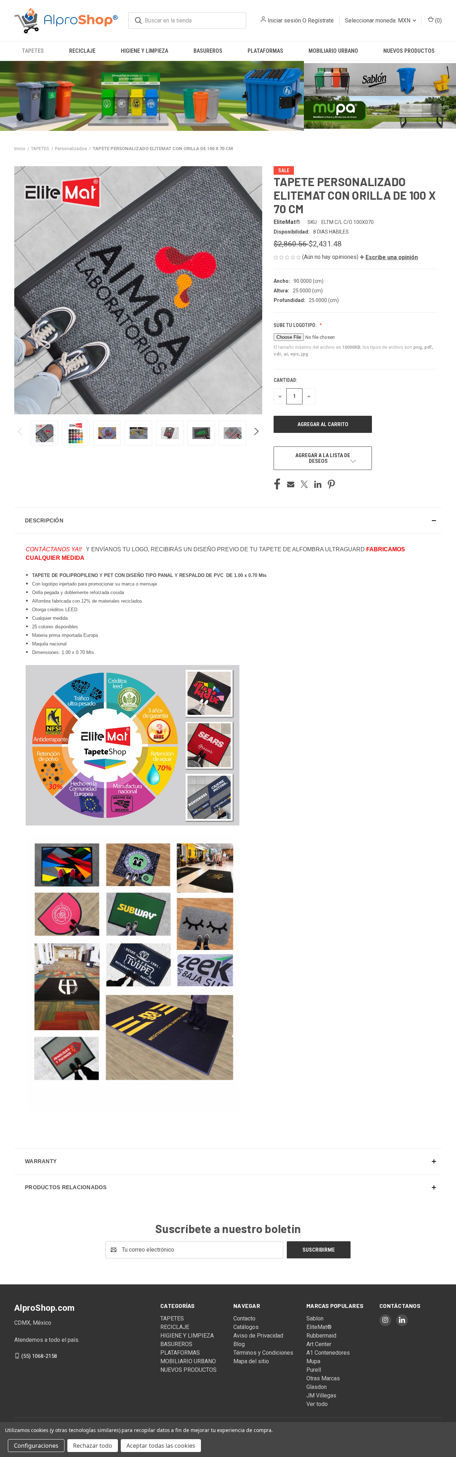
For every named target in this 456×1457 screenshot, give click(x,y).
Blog (239, 1344)
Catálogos (246, 1327)
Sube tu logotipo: (295, 325)
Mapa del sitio (251, 1361)
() (438, 20)
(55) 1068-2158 (39, 1356)
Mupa (313, 1361)
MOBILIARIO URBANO (333, 50)
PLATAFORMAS (265, 50)
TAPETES (33, 50)
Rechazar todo (92, 1446)
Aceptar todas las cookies (160, 1446)
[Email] (290, 484)
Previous (20, 433)
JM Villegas (321, 1395)
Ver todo (317, 1404)
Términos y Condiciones (263, 1352)
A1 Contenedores (328, 1352)
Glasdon (316, 1387)
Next (256, 433)
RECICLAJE (82, 50)
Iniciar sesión (284, 20)
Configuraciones (36, 1446)
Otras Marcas (323, 1378)
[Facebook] (277, 484)
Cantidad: (285, 380)
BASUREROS (207, 50)
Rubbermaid (321, 1335)
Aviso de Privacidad (258, 1335)
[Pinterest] (331, 484)
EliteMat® (319, 1327)
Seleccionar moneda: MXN (378, 20)
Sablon (314, 1318)
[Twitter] (304, 484)
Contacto (244, 1318)
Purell (313, 1369)
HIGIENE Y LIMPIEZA (144, 50)
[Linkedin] (317, 484)
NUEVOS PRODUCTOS (409, 50)
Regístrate (321, 20)
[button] (152, 96)
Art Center (318, 1344)
